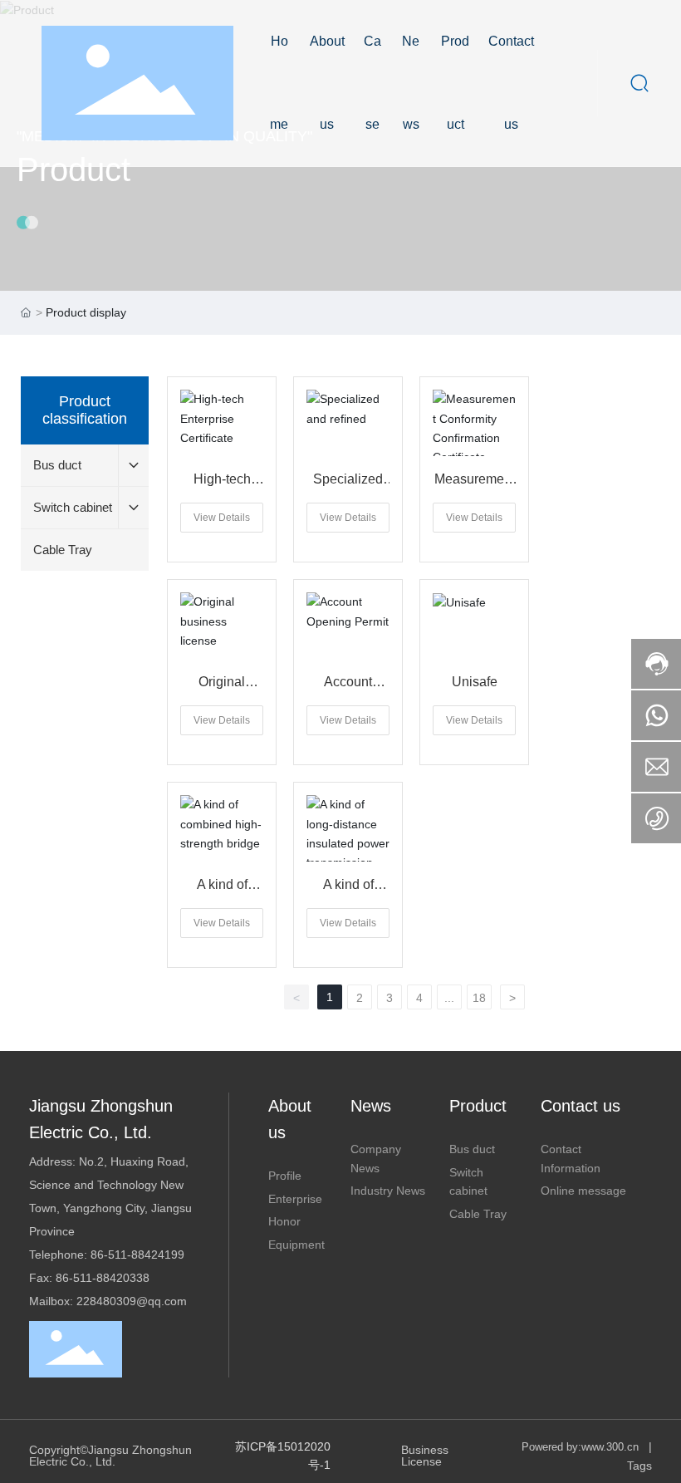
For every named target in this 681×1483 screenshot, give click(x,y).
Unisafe (474, 682)
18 (479, 997)
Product (73, 169)
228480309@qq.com (131, 1301)
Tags (639, 1465)
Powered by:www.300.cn (580, 1447)
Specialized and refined (348, 485)
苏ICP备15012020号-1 (283, 1455)
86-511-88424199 (137, 1254)
